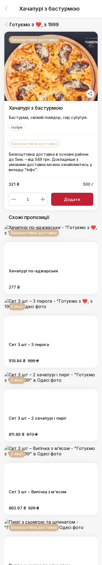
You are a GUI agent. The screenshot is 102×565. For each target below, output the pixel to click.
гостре (16, 127)
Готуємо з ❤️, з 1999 (34, 24)
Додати (72, 199)
